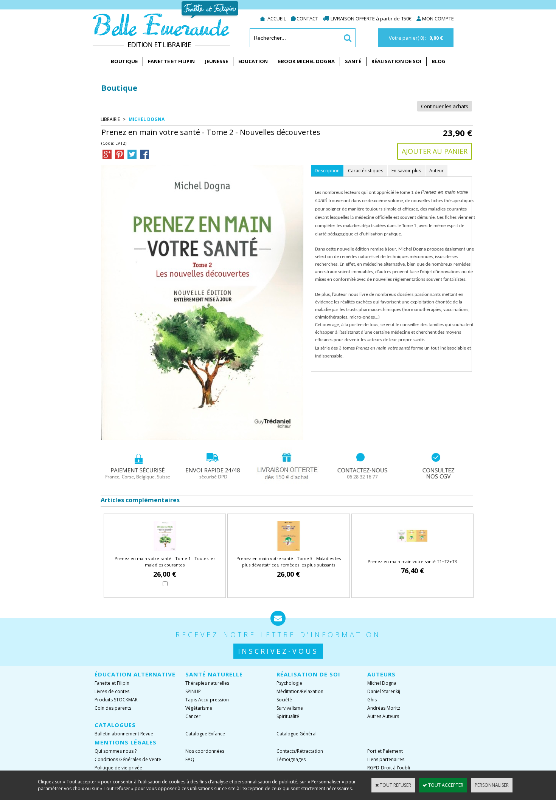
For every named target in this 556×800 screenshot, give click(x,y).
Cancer (192, 716)
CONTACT (307, 18)
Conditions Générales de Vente (128, 759)
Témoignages (291, 759)
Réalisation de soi (396, 61)
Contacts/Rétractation (299, 751)
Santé (353, 61)
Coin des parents (113, 708)
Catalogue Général (296, 733)
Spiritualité (287, 716)
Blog (439, 61)
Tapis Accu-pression (207, 699)
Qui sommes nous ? (116, 751)
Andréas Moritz (383, 708)
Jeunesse (216, 61)
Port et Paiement (385, 751)
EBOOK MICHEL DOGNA (306, 61)
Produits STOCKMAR (116, 699)
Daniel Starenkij (383, 691)
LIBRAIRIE (110, 119)
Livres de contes (112, 691)
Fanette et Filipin (171, 61)
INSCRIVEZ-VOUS (278, 651)
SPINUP (193, 691)
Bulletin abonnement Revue (124, 733)
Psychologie (289, 683)
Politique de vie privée (118, 767)
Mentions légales (126, 742)
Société (284, 699)
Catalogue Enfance (205, 733)
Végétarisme (198, 708)
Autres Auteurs (383, 716)
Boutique (124, 61)
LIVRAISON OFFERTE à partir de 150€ (372, 18)
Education (253, 61)
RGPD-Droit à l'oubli (388, 767)
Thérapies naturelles (207, 683)
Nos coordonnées (204, 751)
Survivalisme (289, 708)
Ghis (372, 699)
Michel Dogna (147, 119)
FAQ (189, 759)
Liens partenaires (385, 759)
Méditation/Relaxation (299, 691)
